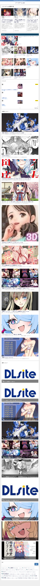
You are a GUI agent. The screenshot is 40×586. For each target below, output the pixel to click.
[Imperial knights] (20, 101)
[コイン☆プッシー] (20, 85)
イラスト (25, 567)
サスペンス (20, 569)
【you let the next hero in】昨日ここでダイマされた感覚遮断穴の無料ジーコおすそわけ (7, 20)
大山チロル (8, 575)
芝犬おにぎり (3, 97)
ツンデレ (30, 569)
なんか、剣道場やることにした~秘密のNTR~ (8, 96)
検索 (2, 562)
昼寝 (36, 575)
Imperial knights (4, 104)
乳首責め (6, 574)
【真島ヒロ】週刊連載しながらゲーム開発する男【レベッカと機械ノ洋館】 (19, 20)
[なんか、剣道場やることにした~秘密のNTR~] (20, 93)
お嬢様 (11, 567)
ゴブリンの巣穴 (5, 569)
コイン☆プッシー (4, 88)
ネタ (4, 571)
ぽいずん (3, 105)
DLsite (36, 108)
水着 (4, 577)
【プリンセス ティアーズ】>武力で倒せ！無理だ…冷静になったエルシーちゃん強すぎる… (32, 20)
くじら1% (3, 89)
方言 (32, 575)
